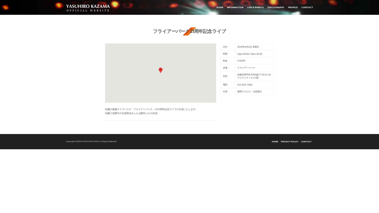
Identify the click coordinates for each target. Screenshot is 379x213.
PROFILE (293, 7)
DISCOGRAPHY (276, 7)
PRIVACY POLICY (289, 141)
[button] (161, 70)
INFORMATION (235, 7)
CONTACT (307, 7)
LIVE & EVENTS (255, 7)
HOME (219, 7)
